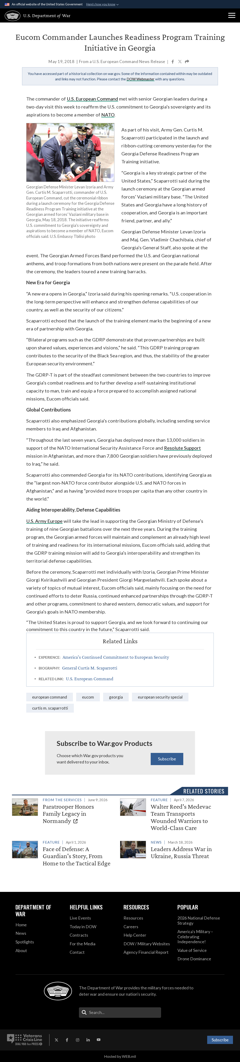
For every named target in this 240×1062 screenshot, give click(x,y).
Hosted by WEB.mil (120, 1056)
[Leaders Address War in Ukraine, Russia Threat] (172, 850)
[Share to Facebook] (173, 62)
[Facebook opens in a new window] (67, 1039)
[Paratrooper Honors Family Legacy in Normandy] (64, 811)
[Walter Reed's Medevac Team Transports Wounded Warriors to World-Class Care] (172, 815)
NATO (107, 114)
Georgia (116, 697)
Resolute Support (182, 448)
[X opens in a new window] (56, 1039)
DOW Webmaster (140, 79)
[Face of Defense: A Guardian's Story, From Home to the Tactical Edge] (64, 854)
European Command (49, 697)
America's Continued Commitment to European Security (116, 657)
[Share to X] (180, 62)
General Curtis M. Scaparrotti (89, 667)
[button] (231, 15)
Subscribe (167, 758)
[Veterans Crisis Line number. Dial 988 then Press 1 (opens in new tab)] (24, 1040)
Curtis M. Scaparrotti (50, 708)
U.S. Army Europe (44, 521)
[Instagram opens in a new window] (77, 1039)
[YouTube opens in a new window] (98, 1039)
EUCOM (88, 697)
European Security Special (160, 697)
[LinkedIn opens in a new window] (88, 1039)
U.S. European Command (92, 98)
